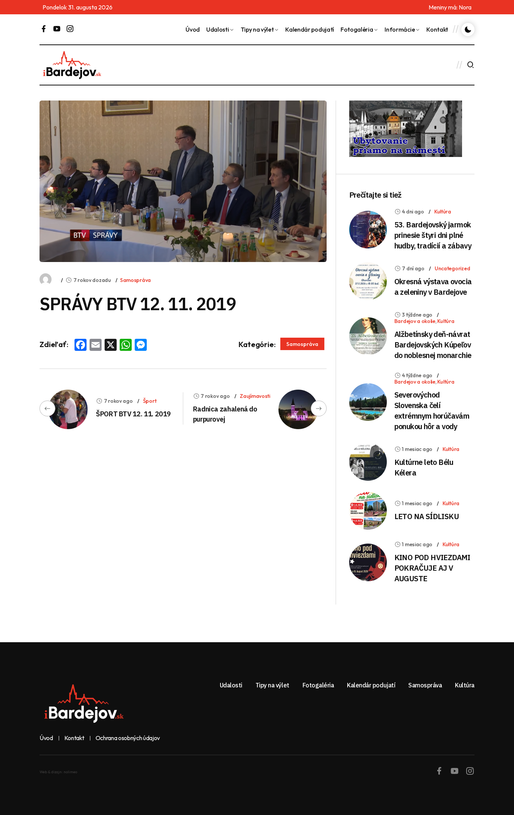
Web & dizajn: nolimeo (58, 771)
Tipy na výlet (257, 29)
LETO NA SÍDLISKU (426, 516)
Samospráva (135, 280)
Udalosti (217, 29)
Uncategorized (452, 268)
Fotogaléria (357, 29)
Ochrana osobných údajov (128, 738)
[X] (110, 345)
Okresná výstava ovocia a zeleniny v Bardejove (433, 286)
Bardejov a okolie (414, 321)
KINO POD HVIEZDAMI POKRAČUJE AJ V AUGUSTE (432, 567)
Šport (150, 401)
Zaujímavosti (255, 396)
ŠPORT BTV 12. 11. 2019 (133, 414)
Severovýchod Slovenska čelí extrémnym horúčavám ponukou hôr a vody (432, 410)
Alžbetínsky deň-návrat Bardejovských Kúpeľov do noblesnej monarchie (432, 344)
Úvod (193, 29)
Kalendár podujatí (309, 29)
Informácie (400, 29)
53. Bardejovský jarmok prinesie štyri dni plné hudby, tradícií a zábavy (432, 235)
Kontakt (437, 29)
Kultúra (442, 211)
